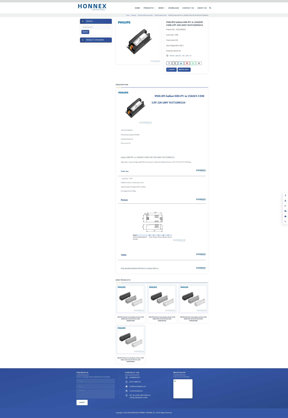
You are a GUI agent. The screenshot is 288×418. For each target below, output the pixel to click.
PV (190, 55)
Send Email (185, 69)
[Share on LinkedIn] (181, 63)
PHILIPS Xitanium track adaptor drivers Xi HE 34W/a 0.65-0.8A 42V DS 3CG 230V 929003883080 (130, 359)
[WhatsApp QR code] (285, 205)
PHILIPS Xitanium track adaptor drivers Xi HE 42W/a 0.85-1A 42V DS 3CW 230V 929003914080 (193, 318)
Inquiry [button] (172, 69)
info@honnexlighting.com (137, 386)
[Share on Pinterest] (187, 63)
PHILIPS (172, 55)
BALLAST (178, 55)
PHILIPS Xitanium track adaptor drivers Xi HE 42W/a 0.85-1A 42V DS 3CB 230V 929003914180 (162, 318)
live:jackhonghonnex (136, 391)
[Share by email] (199, 63)
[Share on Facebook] (169, 63)
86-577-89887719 (135, 382)
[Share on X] (175, 63)
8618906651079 (134, 377)
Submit (82, 402)
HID (183, 55)
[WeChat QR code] (285, 211)
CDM (187, 55)
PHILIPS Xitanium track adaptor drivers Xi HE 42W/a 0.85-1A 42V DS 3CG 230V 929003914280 (130, 318)
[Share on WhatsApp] (193, 63)
